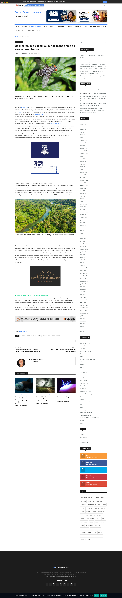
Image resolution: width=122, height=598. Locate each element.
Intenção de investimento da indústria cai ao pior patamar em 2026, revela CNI (93, 61)
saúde (82, 536)
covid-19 (97, 508)
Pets (81, 396)
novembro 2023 (84, 212)
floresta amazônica (31, 335)
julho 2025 (82, 159)
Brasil (99, 504)
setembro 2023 (84, 217)
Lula (96, 525)
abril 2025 (82, 167)
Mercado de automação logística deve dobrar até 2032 (92, 56)
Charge (81, 354)
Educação (25, 27)
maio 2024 (82, 196)
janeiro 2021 (83, 302)
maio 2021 (82, 292)
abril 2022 (82, 262)
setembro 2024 (84, 185)
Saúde (45, 27)
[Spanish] (7, 2)
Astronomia (99, 501)
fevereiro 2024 (83, 204)
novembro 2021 (84, 276)
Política (69, 27)
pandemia (83, 532)
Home (17, 27)
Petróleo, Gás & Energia (86, 394)
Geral (85, 27)
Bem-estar (82, 348)
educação (99, 515)
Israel (82, 525)
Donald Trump (84, 515)
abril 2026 (82, 135)
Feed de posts (83, 437)
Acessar (82, 434)
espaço (82, 518)
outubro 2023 (83, 214)
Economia (61, 27)
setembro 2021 (84, 281)
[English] (2, 2)
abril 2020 (82, 326)
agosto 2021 (83, 284)
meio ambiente (84, 529)
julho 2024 (82, 191)
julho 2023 (82, 222)
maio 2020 (82, 323)
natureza (97, 529)
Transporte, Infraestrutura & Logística (90, 418)
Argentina (83, 501)
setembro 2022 (84, 249)
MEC (100, 525)
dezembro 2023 (84, 209)
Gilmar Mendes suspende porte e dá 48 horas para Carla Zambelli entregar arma (93, 98)
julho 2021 (82, 286)
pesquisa (90, 532)
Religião (82, 404)
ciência (82, 508)
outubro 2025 (83, 151)
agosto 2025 (83, 156)
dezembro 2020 (84, 305)
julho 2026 (82, 127)
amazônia (22, 335)
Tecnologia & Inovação (86, 415)
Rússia (100, 532)
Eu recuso (103, 595)
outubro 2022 (83, 246)
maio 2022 (82, 260)
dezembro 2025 (84, 145)
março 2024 (83, 201)
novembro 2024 (84, 180)
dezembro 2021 (84, 273)
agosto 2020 (83, 315)
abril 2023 (82, 230)
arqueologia (91, 501)
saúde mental (89, 536)
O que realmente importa (100, 90)
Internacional (83, 380)
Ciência (52, 27)
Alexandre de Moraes (86, 497)
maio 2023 (82, 228)
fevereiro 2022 (83, 268)
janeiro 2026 (83, 143)
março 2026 (83, 137)
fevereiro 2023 (83, 236)
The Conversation (55, 123)
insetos (39, 335)
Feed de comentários (85, 440)
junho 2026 (83, 129)
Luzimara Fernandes (21, 53)
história (91, 522)
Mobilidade (83, 388)
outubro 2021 (83, 278)
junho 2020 (83, 321)
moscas (44, 335)
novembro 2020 (84, 308)
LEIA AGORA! (54, 20)
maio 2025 (82, 164)
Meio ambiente (36, 27)
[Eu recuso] (120, 595)
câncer (88, 511)
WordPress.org (84, 442)
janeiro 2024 (83, 206)
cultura (82, 511)
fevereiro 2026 (83, 140)
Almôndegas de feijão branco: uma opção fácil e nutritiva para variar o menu (93, 77)
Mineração (82, 386)
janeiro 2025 (83, 175)
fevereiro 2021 (83, 300)
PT (95, 532)
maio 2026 (82, 132)
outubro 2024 (83, 183)
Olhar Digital (23, 331)
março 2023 (83, 233)
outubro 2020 (83, 310)
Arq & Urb (30, 31)
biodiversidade (92, 504)
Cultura (81, 362)
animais (103, 497)
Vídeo (38, 31)
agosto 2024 (83, 188)
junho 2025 (83, 161)
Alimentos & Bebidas (85, 343)
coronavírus (89, 508)
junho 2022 (83, 257)
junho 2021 (83, 289)
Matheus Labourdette (24, 103)
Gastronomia (20, 31)
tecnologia (83, 539)
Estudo (98, 518)
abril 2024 (82, 198)
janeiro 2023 (83, 238)
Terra (89, 539)
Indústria (82, 378)
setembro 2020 (84, 313)
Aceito (97, 595)
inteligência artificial (100, 522)
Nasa (91, 529)
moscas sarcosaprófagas (54, 335)
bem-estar (83, 504)
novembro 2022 (84, 244)
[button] (104, 2)
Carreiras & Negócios (97, 27)
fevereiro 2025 (83, 172)
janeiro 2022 (83, 270)
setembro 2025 (84, 153)
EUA (103, 518)
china (104, 504)
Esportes (78, 27)
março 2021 (83, 297)
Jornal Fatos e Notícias (28, 12)
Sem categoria (84, 410)
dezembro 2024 (84, 177)
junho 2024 (83, 193)
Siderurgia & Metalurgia (86, 412)
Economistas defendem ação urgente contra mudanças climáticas (43, 399)
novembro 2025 (84, 148)
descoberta (101, 511)
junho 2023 (83, 225)
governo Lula (84, 522)
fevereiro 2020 (83, 331)
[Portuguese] (4, 2)
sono (96, 536)
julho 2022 (82, 254)
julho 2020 (82, 318)
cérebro (94, 511)
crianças (103, 508)
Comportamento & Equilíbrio (87, 359)
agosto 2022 (83, 252)
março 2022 (83, 265)
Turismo (82, 420)
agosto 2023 (83, 220)
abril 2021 (82, 294)
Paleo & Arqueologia (85, 391)
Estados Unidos (91, 518)
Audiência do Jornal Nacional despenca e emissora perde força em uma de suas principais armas (92, 110)
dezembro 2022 (84, 241)
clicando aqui (39, 114)
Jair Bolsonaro (89, 525)
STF (101, 536)
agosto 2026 (83, 124)
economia (92, 515)
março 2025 (83, 169)
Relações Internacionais (86, 402)
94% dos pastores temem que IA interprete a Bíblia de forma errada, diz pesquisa (92, 72)
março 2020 (83, 329)
